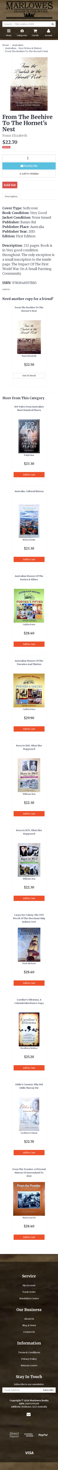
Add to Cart (29, 474)
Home (5, 45)
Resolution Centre (29, 1298)
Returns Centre (29, 1365)
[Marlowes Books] (29, 9)
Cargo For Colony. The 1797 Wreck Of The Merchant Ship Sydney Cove (29, 918)
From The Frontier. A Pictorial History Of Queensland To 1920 (29, 1172)
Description (11, 196)
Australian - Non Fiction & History (23, 48)
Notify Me (30, 166)
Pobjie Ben (29, 455)
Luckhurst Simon (29, 1133)
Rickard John (29, 540)
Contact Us (29, 1331)
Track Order (29, 1292)
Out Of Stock (29, 375)
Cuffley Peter (29, 624)
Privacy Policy (29, 1359)
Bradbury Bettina (29, 1048)
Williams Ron (29, 794)
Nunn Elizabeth (29, 356)
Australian (17, 45)
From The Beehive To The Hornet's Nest (26, 51)
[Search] (53, 24)
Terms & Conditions (29, 1352)
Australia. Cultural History (29, 491)
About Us (29, 1318)
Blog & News (29, 1325)
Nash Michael (29, 963)
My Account (29, 1285)
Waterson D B (29, 1217)
